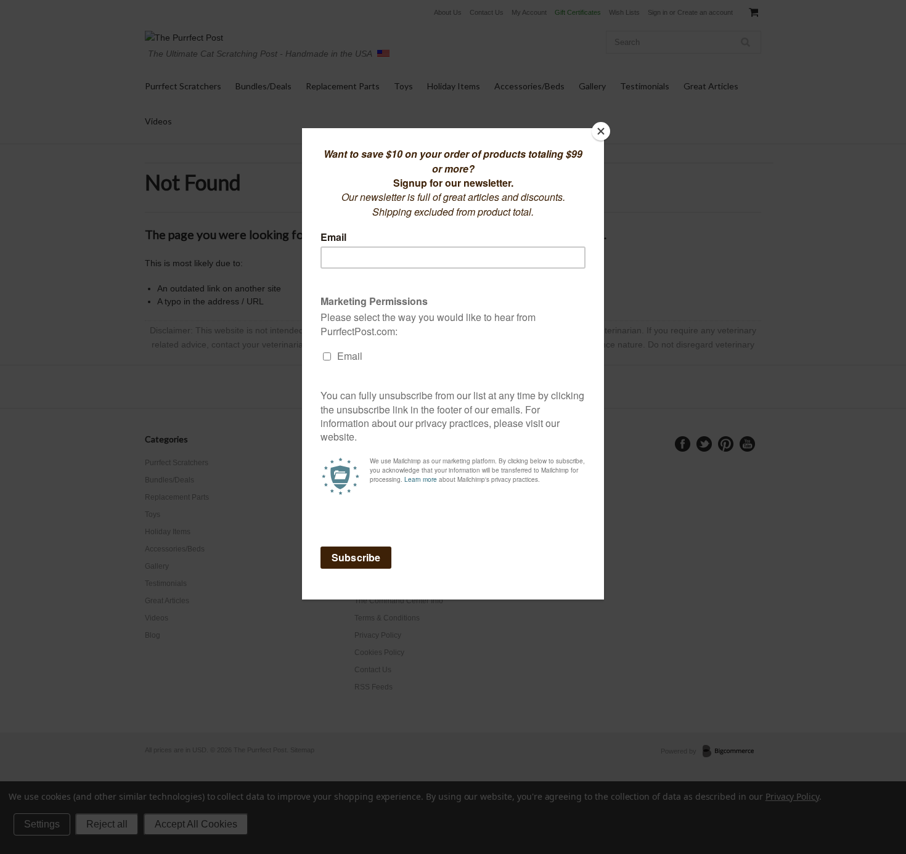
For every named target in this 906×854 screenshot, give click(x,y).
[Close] (601, 131)
